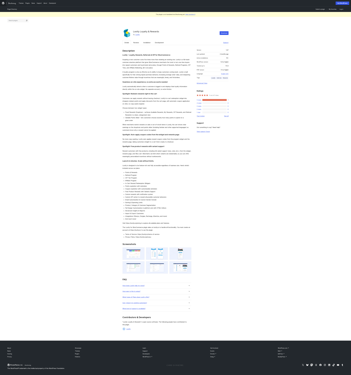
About (9, 348)
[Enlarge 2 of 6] (165, 250)
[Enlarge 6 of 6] (189, 264)
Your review (201, 116)
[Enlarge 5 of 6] (165, 264)
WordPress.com (283, 348)
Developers (146, 354)
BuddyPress (282, 356)
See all (226, 116)
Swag (212, 356)
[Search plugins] (27, 20)
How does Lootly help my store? (133, 286)
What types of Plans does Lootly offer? (135, 297)
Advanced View (202, 83)
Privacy (9, 356)
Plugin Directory (12, 9)
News (9, 351)
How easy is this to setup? (131, 291)
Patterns (77, 356)
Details (126, 43)
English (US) (225, 74)
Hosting (9, 354)
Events (212, 351)
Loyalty (213, 78)
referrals (219, 78)
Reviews (136, 43)
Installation (147, 43)
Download (224, 33)
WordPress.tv (147, 356)
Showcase (78, 348)
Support (226, 43)
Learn (144, 348)
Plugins (77, 354)
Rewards (225, 78)
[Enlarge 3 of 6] (189, 250)
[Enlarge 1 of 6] (142, 250)
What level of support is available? (134, 309)
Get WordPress (342, 3)
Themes (77, 351)
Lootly (137, 34)
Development (159, 43)
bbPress (281, 354)
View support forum (203, 131)
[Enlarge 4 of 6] (142, 264)
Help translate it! (190, 14)
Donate (213, 354)
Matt (280, 351)
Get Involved (214, 348)
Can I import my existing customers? (134, 303)
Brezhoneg (28, 365)
